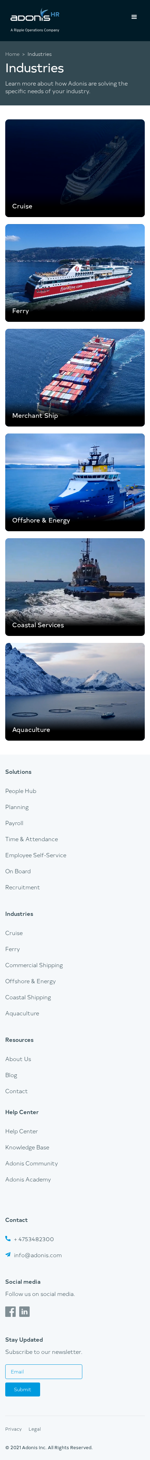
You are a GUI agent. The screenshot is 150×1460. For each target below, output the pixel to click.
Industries (19, 913)
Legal (35, 1428)
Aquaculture (22, 1013)
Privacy (13, 1428)
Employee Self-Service (35, 855)
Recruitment (22, 887)
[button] (134, 17)
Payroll (14, 823)
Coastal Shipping (28, 997)
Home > (15, 54)
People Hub (20, 790)
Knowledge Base (27, 1147)
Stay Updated (24, 1339)
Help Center (22, 1111)
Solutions (18, 771)
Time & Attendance (31, 839)
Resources (19, 1039)
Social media (22, 1281)
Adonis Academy (28, 1179)
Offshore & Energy (30, 981)
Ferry (12, 949)
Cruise (14, 932)
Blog (11, 1075)
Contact (16, 1091)
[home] (33, 21)
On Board (18, 871)
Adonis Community (31, 1163)
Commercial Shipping (34, 965)
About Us (18, 1058)
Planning (17, 806)
